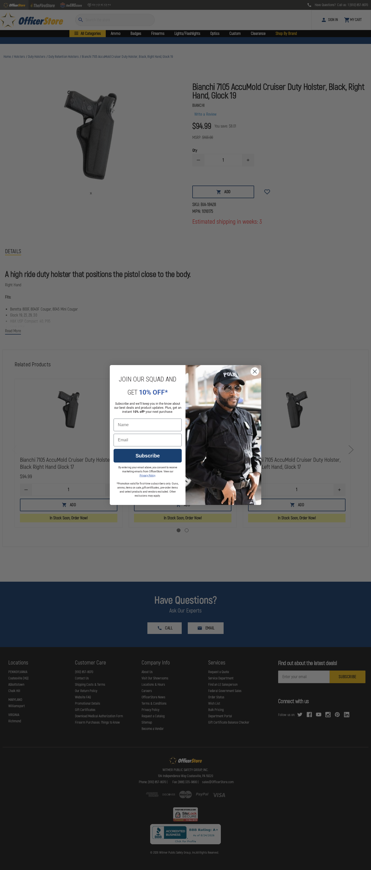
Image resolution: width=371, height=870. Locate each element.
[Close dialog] (254, 371)
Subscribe (148, 455)
